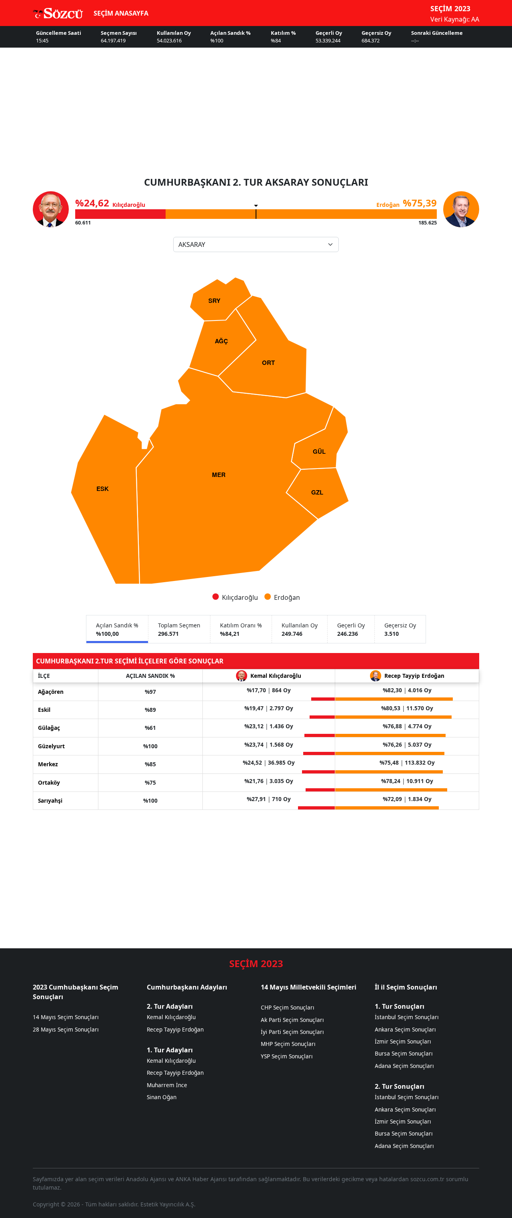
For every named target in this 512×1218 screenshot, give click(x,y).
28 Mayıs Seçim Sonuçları (66, 1029)
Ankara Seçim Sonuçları (405, 1029)
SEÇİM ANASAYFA (121, 13)
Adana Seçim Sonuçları (404, 1066)
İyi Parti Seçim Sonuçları (292, 1032)
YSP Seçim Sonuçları (287, 1056)
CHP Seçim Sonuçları (287, 1007)
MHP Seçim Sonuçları (288, 1044)
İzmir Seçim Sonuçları (403, 1041)
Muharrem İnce (167, 1085)
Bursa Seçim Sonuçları (404, 1053)
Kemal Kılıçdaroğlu (171, 1017)
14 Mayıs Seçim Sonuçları (66, 1017)
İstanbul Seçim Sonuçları (407, 1017)
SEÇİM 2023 (450, 8)
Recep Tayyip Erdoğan (175, 1029)
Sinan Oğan (161, 1097)
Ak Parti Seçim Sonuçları (292, 1020)
